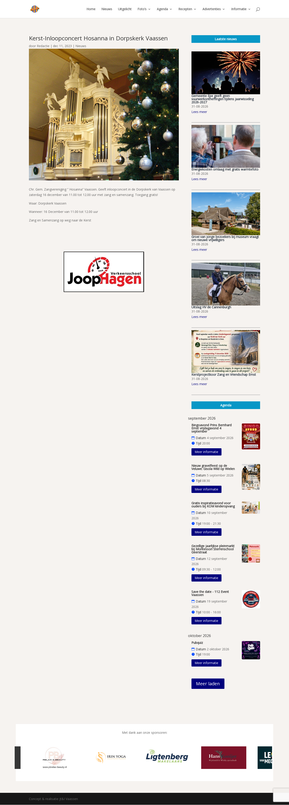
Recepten (185, 9)
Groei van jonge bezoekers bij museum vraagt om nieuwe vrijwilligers (225, 238)
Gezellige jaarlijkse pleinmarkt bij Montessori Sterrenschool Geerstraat (213, 549)
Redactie (43, 46)
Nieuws (106, 9)
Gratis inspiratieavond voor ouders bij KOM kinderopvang (213, 504)
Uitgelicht (125, 9)
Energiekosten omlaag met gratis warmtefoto (225, 169)
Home (91, 9)
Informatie (239, 9)
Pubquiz (197, 642)
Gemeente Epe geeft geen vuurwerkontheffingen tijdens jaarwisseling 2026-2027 (222, 99)
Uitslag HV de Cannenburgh (211, 307)
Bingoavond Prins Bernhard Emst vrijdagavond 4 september (211, 428)
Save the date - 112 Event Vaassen (210, 593)
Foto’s (142, 9)
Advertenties (212, 9)
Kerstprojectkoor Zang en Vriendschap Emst (223, 374)
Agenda (162, 9)
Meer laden (208, 684)
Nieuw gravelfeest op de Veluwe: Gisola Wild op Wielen (213, 467)
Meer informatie (206, 452)
